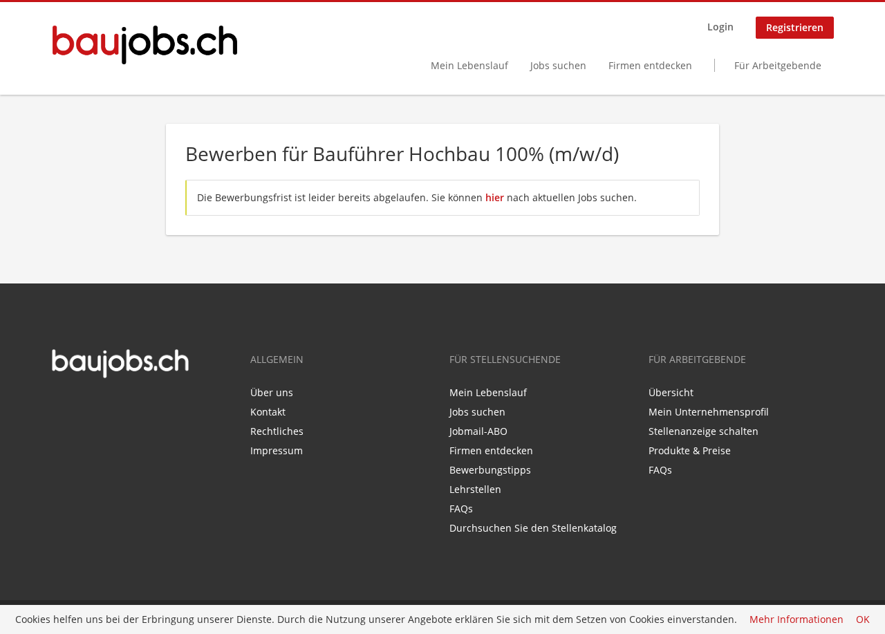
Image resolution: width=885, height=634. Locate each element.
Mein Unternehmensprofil (709, 411)
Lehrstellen (475, 489)
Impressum (276, 450)
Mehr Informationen (796, 619)
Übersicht (671, 392)
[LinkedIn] (81, 408)
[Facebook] (61, 408)
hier (494, 197)
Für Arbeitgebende (777, 65)
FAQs (461, 508)
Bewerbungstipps (490, 469)
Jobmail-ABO (478, 431)
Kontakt (268, 411)
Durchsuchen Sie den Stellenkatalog (533, 527)
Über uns (271, 392)
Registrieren (794, 27)
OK (863, 619)
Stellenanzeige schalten (703, 431)
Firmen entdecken (650, 65)
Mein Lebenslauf (469, 65)
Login (720, 26)
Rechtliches (277, 431)
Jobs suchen (558, 65)
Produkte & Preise (690, 450)
